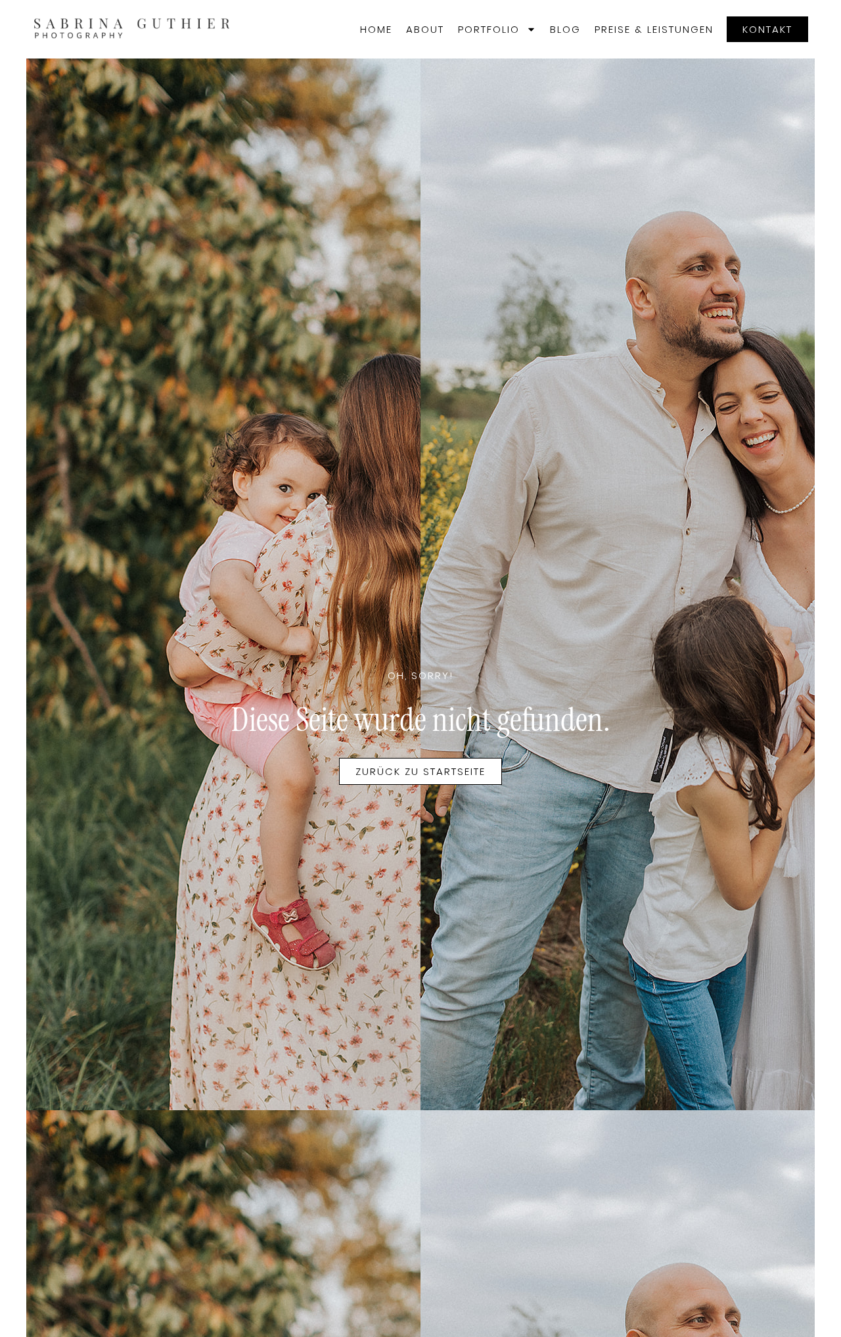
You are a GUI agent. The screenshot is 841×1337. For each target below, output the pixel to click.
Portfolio (489, 29)
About (425, 29)
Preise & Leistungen (654, 29)
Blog (565, 29)
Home (376, 29)
